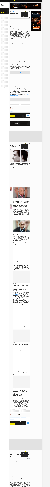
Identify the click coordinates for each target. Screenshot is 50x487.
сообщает (12, 454)
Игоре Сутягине (16, 159)
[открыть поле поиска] (40, 0)
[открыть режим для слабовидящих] (25, 11)
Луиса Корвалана (13, 164)
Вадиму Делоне (27, 166)
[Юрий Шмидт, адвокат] (11, 181)
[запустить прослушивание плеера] (26, 11)
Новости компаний (12, 116)
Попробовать (23, 16)
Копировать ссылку (28, 17)
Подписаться (12, 105)
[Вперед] (31, 93)
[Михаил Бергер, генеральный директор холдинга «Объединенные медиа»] (11, 189)
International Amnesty (16, 281)
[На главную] (2, 0)
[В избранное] (18, 92)
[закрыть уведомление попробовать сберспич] (27, 13)
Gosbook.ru (14, 29)
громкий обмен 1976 (23, 162)
